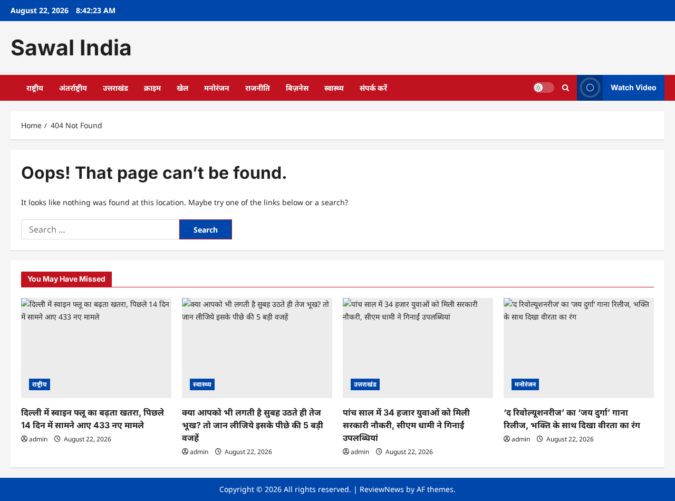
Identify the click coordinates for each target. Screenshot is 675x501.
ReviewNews (382, 489)
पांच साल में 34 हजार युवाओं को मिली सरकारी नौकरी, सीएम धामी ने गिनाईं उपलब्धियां (406, 425)
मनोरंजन (216, 87)
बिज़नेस (297, 87)
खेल (182, 87)
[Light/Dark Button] (543, 87)
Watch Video (634, 87)
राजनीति (257, 87)
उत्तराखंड (115, 87)
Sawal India (71, 47)
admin (38, 439)
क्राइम (152, 87)
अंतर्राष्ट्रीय (73, 87)
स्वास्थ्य (334, 87)
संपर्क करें (373, 87)
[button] (565, 88)
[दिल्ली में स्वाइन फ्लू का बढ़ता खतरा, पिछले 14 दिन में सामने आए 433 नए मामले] (96, 348)
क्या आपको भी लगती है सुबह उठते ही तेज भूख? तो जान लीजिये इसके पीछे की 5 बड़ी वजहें (252, 425)
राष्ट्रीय (34, 87)
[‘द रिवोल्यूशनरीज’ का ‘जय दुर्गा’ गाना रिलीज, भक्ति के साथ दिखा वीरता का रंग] (579, 348)
